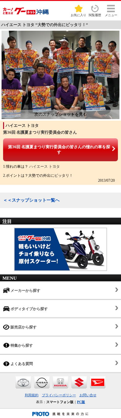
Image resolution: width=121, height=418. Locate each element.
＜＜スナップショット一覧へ (31, 200)
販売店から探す (23, 327)
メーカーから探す (25, 290)
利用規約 (31, 395)
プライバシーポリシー (59, 395)
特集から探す (21, 345)
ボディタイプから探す (29, 309)
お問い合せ (87, 395)
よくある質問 (21, 364)
